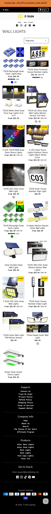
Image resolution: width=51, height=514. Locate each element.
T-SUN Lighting (29, 505)
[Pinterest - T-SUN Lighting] (29, 25)
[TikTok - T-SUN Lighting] (25, 25)
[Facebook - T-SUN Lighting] (17, 25)
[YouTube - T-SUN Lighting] (34, 25)
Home (19, 22)
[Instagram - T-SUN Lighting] (21, 25)
